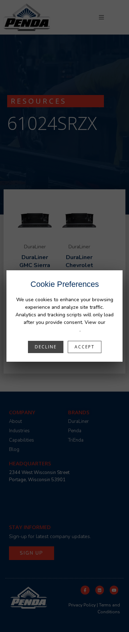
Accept (85, 347)
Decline (46, 347)
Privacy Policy (64, 329)
